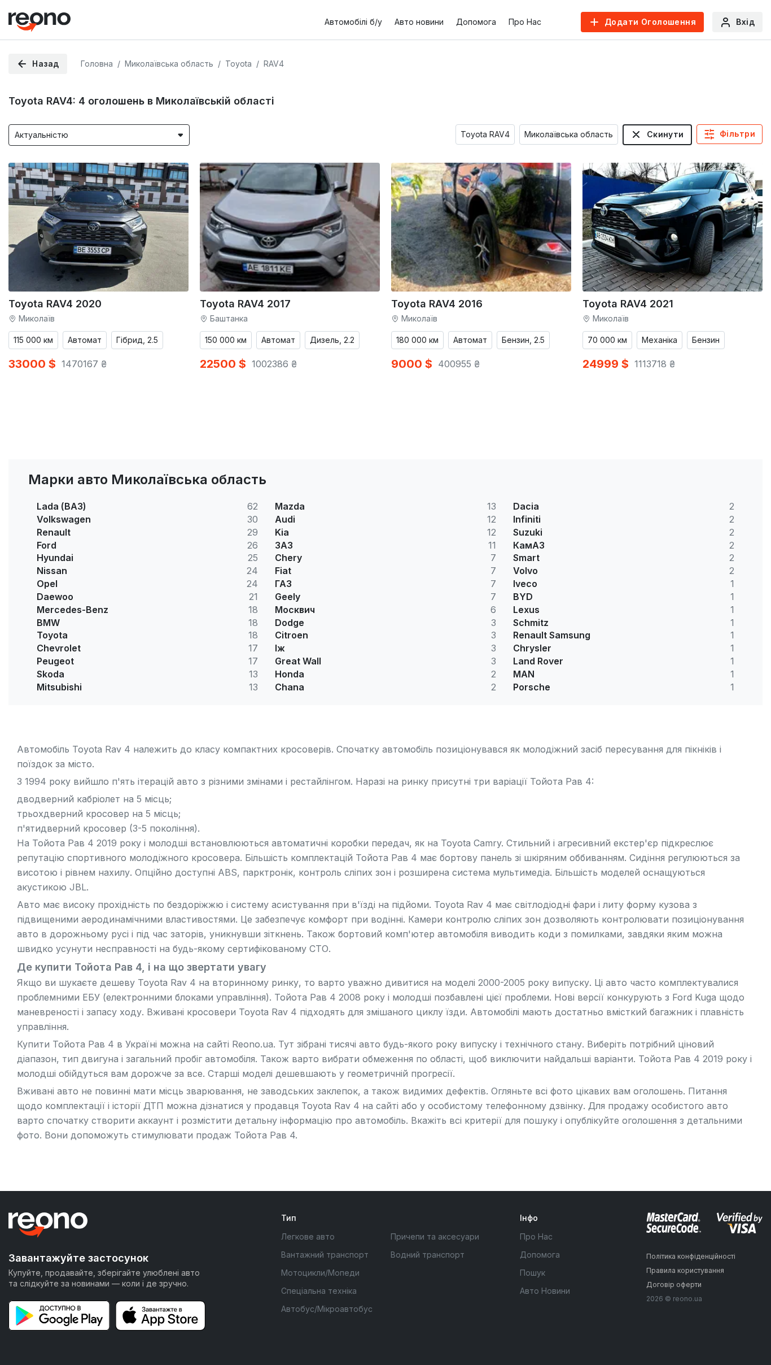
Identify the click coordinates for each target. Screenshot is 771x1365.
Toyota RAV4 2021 (627, 304)
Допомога (476, 22)
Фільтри (737, 133)
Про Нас (525, 22)
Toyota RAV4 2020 (55, 304)
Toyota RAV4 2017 (245, 304)
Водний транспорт (428, 1254)
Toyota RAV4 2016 (437, 304)
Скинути (665, 134)
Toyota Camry (471, 843)
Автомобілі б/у (353, 22)
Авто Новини (545, 1291)
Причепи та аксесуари (435, 1236)
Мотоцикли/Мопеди (320, 1272)
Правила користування (685, 1270)
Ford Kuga (694, 997)
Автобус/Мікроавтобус (327, 1309)
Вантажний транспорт (325, 1254)
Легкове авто (308, 1236)
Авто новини (419, 22)
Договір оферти (674, 1284)
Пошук (532, 1272)
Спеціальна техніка (319, 1291)
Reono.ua (252, 1044)
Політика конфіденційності (690, 1256)
